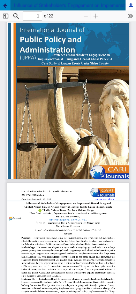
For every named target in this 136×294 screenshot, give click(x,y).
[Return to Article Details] (5, 5)
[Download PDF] (131, 5)
